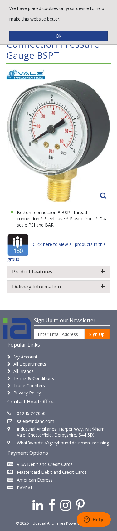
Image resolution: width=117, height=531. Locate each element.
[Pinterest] (80, 505)
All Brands (23, 371)
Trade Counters (28, 385)
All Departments (29, 364)
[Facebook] (52, 505)
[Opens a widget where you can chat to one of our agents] (93, 520)
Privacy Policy (26, 393)
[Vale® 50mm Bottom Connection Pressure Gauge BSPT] (58, 141)
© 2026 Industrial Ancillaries (40, 523)
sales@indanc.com (35, 421)
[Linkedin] (38, 505)
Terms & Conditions (33, 378)
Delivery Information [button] (36, 286)
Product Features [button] (32, 271)
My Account (24, 357)
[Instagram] (65, 505)
